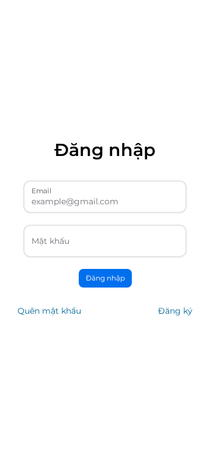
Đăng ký (175, 311)
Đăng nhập (105, 278)
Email (41, 190)
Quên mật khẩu (49, 311)
